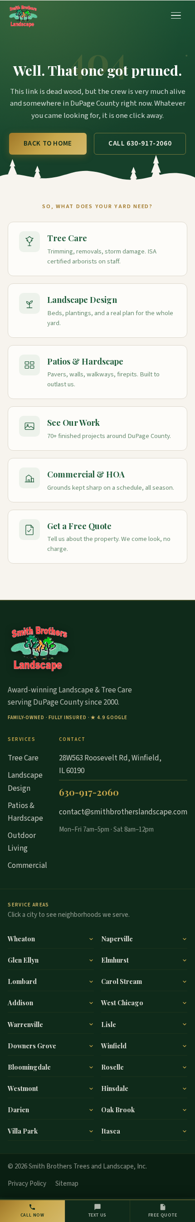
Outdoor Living (22, 842)
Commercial (27, 865)
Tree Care (67, 238)
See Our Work (73, 422)
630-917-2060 (89, 792)
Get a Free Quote (79, 526)
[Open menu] (176, 15)
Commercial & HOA (86, 474)
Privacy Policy (27, 1183)
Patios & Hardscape (85, 361)
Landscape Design (82, 299)
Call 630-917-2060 (139, 143)
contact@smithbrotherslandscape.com (123, 812)
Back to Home (48, 143)
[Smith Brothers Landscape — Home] (23, 15)
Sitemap (66, 1183)
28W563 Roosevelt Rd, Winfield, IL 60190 (110, 764)
